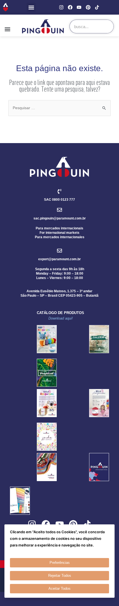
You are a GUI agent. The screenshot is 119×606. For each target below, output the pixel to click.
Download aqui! (60, 318)
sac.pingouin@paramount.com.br (59, 218)
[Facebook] (70, 7)
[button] (31, 7)
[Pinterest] (88, 7)
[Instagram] (61, 7)
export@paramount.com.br (59, 259)
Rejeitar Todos (59, 575)
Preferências (60, 563)
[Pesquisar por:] (59, 107)
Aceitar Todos (59, 588)
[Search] (106, 26)
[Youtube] (79, 7)
